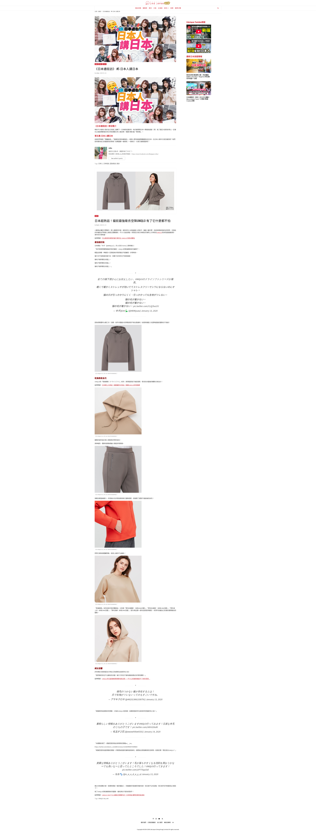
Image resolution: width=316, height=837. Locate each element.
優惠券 (145, 8)
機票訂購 (178, 8)
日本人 (100, 164)
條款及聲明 (167, 822)
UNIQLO (159, 232)
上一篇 (135, 805)
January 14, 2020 (152, 731)
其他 (165, 8)
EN (173, 822)
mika (97, 73)
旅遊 (96, 64)
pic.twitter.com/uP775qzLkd (135, 769)
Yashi (97, 225)
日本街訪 (106, 164)
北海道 (160, 8)
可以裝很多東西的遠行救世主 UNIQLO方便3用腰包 (118, 238)
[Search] (218, 8)
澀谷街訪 (113, 164)
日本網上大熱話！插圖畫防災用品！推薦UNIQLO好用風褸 (121, 385)
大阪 (154, 8)
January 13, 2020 (149, 310)
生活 (105, 64)
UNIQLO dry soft (103, 798)
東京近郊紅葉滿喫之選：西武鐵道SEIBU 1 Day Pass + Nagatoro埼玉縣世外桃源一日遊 (198, 76)
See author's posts (117, 158)
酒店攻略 (138, 8)
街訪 (118, 164)
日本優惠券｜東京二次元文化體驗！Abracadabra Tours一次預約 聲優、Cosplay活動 (198, 99)
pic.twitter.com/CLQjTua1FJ (146, 306)
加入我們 (159, 822)
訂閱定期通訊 (152, 822)
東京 (150, 8)
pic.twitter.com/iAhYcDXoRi (145, 727)
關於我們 (143, 822)
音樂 (171, 8)
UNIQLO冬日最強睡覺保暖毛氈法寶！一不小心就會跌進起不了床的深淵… (126, 679)
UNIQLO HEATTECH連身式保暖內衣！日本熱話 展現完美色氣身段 (123, 795)
